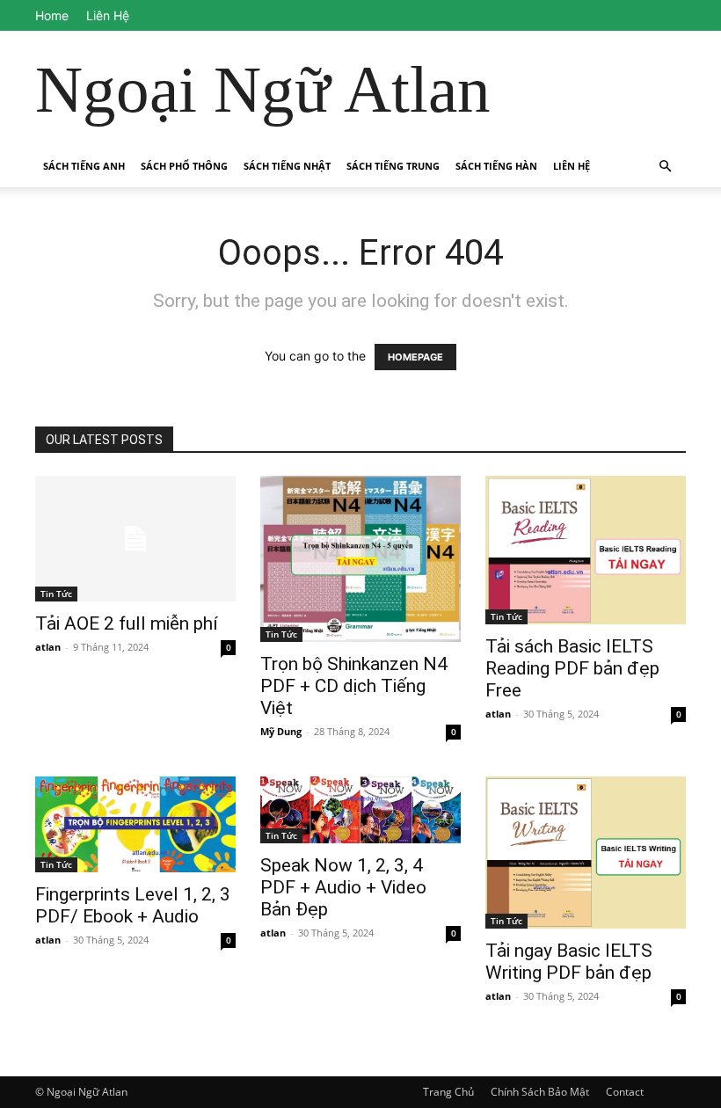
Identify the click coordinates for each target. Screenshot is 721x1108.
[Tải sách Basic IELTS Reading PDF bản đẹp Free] (585, 550)
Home (52, 15)
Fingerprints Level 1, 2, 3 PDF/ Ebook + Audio (132, 905)
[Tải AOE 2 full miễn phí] (135, 538)
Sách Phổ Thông (184, 165)
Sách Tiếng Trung (393, 165)
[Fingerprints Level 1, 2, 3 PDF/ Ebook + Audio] (135, 823)
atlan (48, 646)
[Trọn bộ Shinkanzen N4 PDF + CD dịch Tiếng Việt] (360, 559)
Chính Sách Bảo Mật (540, 1091)
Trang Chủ (448, 1091)
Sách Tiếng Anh (84, 165)
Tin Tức (56, 593)
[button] (665, 166)
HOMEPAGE (415, 357)
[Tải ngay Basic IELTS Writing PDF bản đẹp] (585, 852)
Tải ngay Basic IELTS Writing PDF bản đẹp (568, 961)
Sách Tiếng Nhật (287, 165)
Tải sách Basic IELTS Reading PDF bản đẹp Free (572, 668)
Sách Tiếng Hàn (496, 165)
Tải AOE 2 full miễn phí (126, 623)
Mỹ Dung (281, 731)
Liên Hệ (107, 15)
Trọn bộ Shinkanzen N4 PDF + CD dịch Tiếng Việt (354, 685)
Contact (625, 1091)
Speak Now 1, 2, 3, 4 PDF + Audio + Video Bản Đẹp (343, 887)
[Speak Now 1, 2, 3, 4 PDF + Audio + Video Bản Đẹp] (360, 809)
